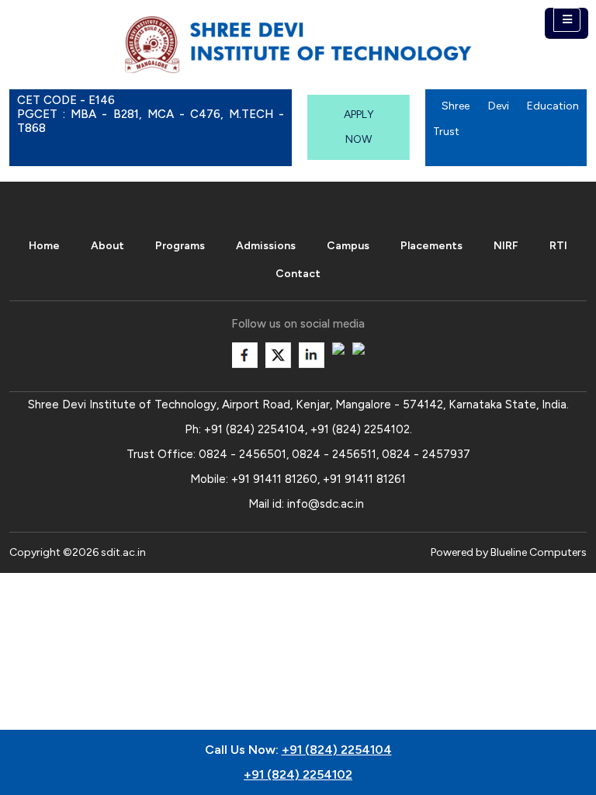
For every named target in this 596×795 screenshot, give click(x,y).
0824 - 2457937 (426, 454)
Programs (180, 245)
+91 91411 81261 (364, 479)
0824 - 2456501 (242, 454)
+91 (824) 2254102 (360, 429)
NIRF (506, 245)
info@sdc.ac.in (325, 504)
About (107, 245)
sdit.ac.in (123, 552)
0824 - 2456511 (334, 454)
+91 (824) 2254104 (254, 429)
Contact (298, 273)
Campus (348, 245)
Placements (431, 245)
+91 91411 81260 (274, 479)
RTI (558, 245)
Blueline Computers (538, 552)
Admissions (266, 245)
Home (44, 245)
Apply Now (359, 127)
